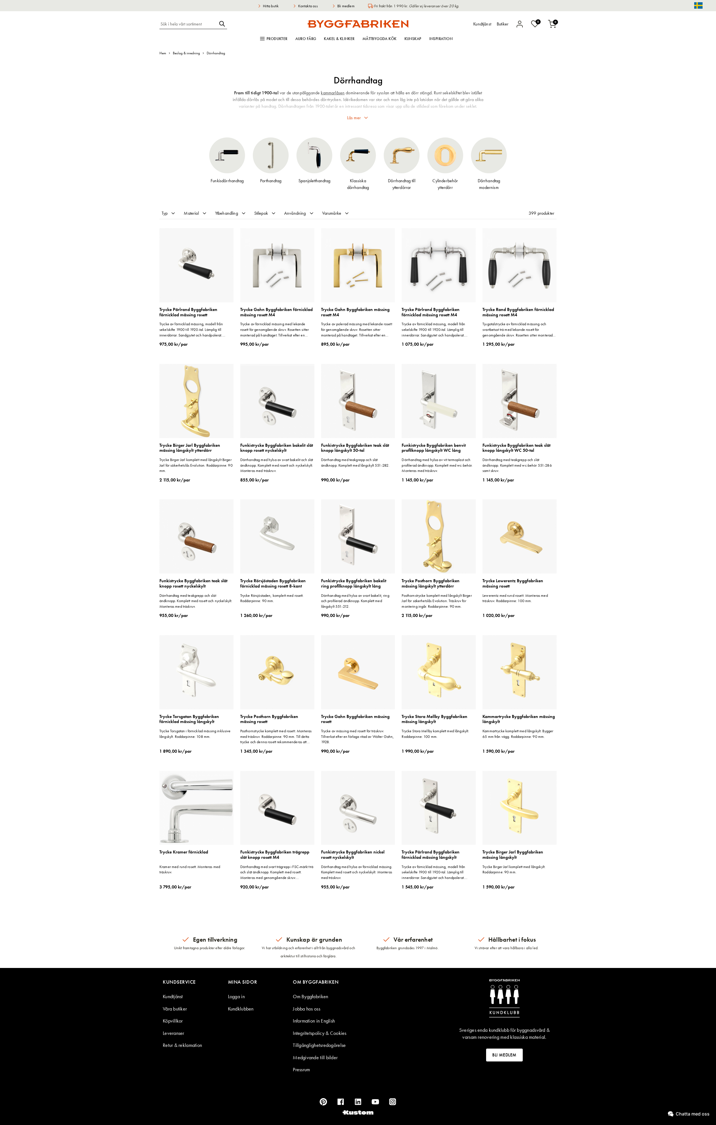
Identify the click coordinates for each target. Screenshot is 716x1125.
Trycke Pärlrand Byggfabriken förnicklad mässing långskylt (431, 855)
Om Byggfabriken (310, 996)
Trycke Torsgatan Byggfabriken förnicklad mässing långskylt (189, 719)
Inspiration (441, 38)
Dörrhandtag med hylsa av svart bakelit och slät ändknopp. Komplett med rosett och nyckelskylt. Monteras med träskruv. (276, 465)
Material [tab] (191, 213)
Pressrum (301, 1069)
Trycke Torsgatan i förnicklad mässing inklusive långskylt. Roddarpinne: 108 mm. (195, 733)
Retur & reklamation (182, 1045)
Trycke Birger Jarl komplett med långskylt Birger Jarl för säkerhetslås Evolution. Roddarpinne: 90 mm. (196, 465)
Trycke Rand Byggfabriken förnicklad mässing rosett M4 (518, 312)
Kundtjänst (173, 996)
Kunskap (412, 38)
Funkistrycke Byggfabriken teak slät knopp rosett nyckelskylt (193, 583)
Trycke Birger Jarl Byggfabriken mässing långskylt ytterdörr (189, 448)
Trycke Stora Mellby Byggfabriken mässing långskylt (434, 719)
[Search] (222, 24)
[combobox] (188, 24)
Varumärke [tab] (331, 213)
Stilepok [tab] (261, 213)
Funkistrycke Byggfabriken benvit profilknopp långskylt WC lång (434, 448)
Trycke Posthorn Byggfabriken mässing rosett (269, 719)
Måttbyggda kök (379, 38)
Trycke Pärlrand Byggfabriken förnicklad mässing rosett (188, 312)
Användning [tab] (295, 213)
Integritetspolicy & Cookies (319, 1033)
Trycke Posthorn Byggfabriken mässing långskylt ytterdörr (431, 583)
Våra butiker (175, 1008)
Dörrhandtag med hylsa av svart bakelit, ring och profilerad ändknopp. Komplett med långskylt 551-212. (355, 601)
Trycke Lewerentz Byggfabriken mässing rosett (512, 583)
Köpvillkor (173, 1021)
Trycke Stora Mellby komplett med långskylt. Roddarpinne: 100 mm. (435, 733)
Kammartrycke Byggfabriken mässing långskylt (518, 719)
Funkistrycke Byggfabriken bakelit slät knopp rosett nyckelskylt (276, 448)
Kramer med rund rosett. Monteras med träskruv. (189, 869)
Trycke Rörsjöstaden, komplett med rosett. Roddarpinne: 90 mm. (272, 598)
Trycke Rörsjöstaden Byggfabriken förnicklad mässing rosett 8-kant (273, 583)
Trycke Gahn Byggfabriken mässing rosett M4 (355, 312)
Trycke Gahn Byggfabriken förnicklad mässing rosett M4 (276, 312)
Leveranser (173, 1033)
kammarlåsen (333, 93)
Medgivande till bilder (315, 1057)
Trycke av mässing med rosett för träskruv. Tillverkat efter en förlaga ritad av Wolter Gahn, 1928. (357, 736)
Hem (162, 53)
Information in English (314, 1021)
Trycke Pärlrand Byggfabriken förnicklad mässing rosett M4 (431, 312)
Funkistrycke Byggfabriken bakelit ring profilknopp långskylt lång (353, 583)
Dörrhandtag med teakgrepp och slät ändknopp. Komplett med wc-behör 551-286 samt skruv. (517, 465)
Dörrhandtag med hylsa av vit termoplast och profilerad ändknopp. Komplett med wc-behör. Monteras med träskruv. (437, 465)
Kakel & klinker (339, 38)
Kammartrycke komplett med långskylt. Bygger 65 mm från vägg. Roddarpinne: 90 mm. (517, 733)
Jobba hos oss (306, 1008)
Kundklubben (241, 1008)
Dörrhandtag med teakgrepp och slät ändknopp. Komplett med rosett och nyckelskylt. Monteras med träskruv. (195, 601)
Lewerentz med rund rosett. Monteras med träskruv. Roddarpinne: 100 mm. (515, 598)
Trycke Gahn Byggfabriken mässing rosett (355, 719)
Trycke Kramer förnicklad (183, 852)
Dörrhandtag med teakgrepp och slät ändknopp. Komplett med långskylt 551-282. (355, 462)
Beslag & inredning (186, 53)
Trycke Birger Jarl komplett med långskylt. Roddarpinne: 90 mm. (513, 869)
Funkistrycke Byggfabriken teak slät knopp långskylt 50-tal (355, 448)
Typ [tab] (165, 213)
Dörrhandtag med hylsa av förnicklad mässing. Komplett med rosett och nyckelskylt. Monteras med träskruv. (356, 872)
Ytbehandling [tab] (226, 213)
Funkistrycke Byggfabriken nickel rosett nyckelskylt (353, 855)
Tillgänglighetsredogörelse (319, 1045)
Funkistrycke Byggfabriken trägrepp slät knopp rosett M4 (274, 855)
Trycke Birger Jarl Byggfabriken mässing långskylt (512, 855)
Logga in (236, 996)
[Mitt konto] (519, 24)
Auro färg (305, 38)
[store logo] (358, 23)
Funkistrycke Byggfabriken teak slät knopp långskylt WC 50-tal (516, 448)
